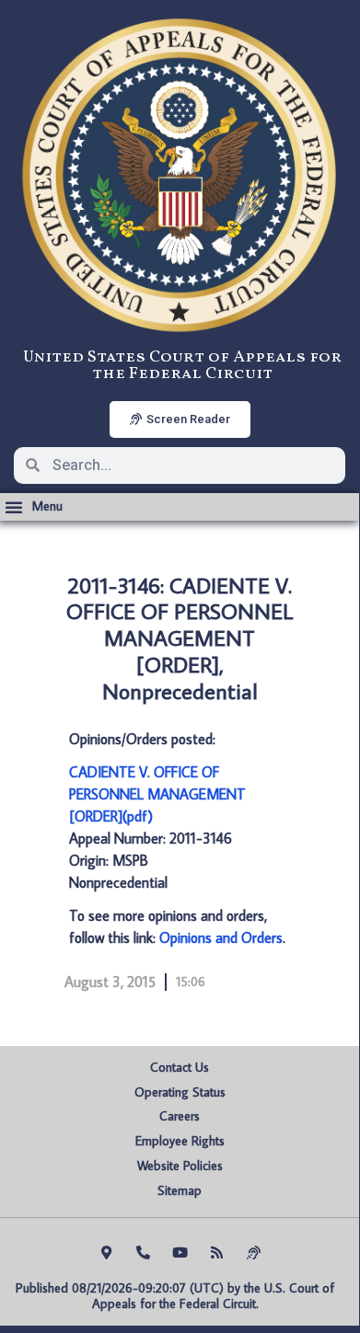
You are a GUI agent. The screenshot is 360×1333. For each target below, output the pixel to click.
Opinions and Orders (221, 937)
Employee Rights (180, 1140)
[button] (33, 507)
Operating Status (180, 1092)
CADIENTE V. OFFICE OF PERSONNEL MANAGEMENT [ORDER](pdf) (157, 794)
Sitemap (179, 1190)
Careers (179, 1116)
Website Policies (180, 1165)
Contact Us (179, 1067)
